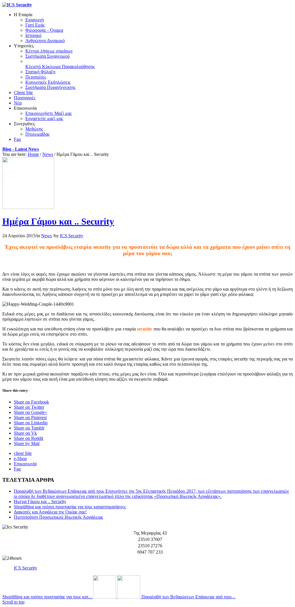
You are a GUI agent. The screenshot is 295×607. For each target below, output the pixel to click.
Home (33, 154)
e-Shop (20, 458)
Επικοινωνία (25, 463)
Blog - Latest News (20, 149)
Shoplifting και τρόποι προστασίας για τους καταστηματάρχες (70, 506)
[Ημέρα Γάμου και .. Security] (28, 207)
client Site (23, 453)
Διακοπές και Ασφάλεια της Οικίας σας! (50, 511)
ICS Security (71, 235)
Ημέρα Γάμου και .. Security (58, 221)
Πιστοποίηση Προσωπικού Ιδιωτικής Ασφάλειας (58, 517)
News (47, 154)
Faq (17, 468)
